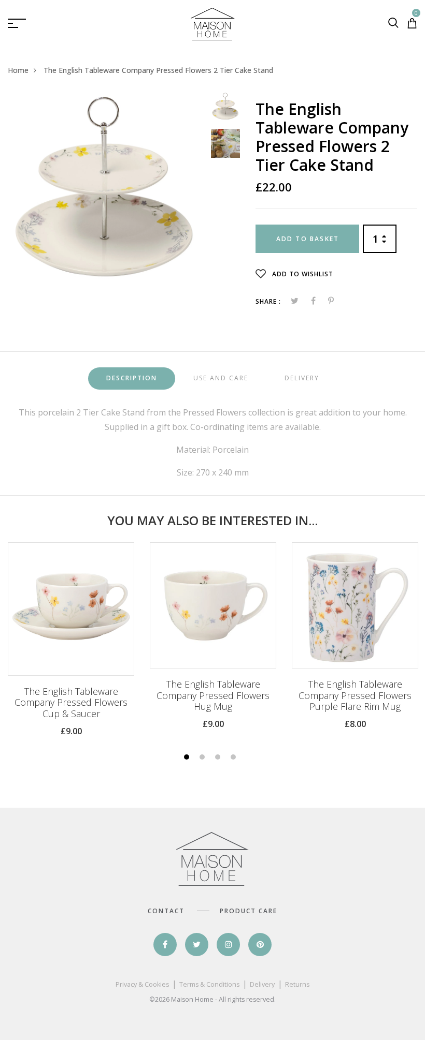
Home (18, 70)
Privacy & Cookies (142, 984)
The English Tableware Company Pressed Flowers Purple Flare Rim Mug (355, 695)
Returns (297, 984)
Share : (268, 301)
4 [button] (234, 758)
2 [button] (203, 758)
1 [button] (188, 758)
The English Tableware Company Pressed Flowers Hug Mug (213, 695)
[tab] (131, 378)
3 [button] (219, 758)
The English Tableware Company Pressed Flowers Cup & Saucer (71, 703)
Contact (166, 911)
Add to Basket (307, 238)
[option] (105, 189)
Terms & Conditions (209, 984)
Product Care (248, 911)
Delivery (262, 984)
